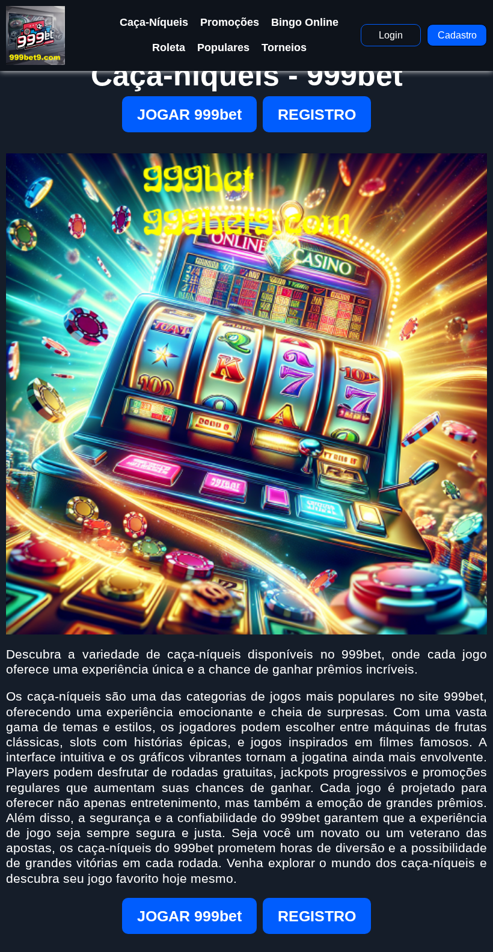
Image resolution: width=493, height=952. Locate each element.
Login (391, 35)
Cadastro (457, 35)
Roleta (168, 47)
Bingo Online (304, 22)
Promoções (229, 22)
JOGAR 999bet (189, 114)
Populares (223, 47)
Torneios (284, 47)
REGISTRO (317, 114)
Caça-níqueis (154, 22)
